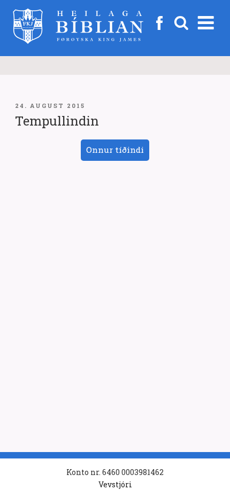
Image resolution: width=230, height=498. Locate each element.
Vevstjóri (115, 484)
